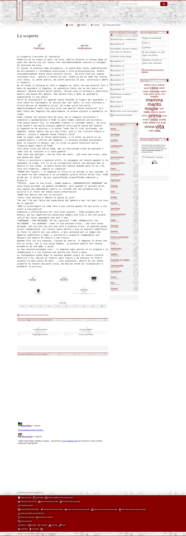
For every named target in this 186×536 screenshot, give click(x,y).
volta (157, 130)
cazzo (162, 88)
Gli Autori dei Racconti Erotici (53, 509)
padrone (154, 112)
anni (146, 88)
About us (23, 525)
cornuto (154, 91)
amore (161, 85)
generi (83, 25)
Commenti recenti (26, 505)
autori (96, 25)
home (71, 25)
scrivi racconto (113, 25)
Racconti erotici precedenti (122, 115)
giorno (152, 94)
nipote (161, 109)
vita (159, 126)
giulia (158, 94)
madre (154, 96)
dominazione (85, 48)
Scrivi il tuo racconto (27, 517)
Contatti (33, 525)
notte (147, 112)
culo (145, 94)
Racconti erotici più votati (49, 502)
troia (163, 122)
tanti (158, 123)
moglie (151, 108)
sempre (146, 120)
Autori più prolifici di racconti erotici (32, 513)
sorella (162, 119)
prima (155, 115)
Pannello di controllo (45, 517)
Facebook (35, 529)
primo (164, 116)
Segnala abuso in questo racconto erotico (34, 315)
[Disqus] (62, 387)
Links (63, 525)
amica (147, 85)
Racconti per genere (117, 125)
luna (163, 94)
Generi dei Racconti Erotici (29, 509)
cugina (163, 91)
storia (152, 122)
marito (154, 104)
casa (154, 88)
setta (154, 119)
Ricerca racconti (26, 521)
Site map (54, 525)
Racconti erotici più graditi (71, 502)
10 (102, 306)
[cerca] (163, 4)
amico (154, 85)
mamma (154, 100)
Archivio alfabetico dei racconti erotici (60, 498)
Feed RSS (24, 529)
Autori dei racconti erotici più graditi (133, 509)
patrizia (145, 116)
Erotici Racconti (25, 498)
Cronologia (39, 498)
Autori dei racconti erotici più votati (105, 509)
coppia (145, 91)
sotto (145, 122)
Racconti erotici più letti (28, 502)
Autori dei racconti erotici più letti (78, 509)
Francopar (39, 48)
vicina (149, 126)
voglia (150, 131)
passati (162, 112)
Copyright (43, 525)
